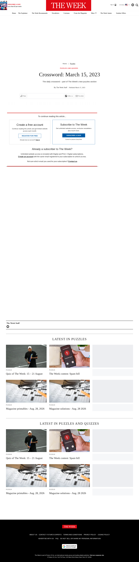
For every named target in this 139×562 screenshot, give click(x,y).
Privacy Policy (90, 535)
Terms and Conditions (72, 535)
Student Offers (121, 13)
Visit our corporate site (97, 555)
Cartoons (67, 13)
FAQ (56, 538)
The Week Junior (106, 13)
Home (65, 63)
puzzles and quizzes (69, 68)
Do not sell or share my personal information (80, 538)
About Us (33, 535)
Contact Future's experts (50, 535)
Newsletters (55, 13)
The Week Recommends (39, 13)
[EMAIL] (8, 326)
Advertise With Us (46, 538)
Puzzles (72, 63)
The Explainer (22, 13)
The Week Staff (61, 87)
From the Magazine (80, 13)
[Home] (14, 13)
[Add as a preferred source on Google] (69, 546)
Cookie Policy (104, 535)
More (93, 13)
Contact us (72, 161)
